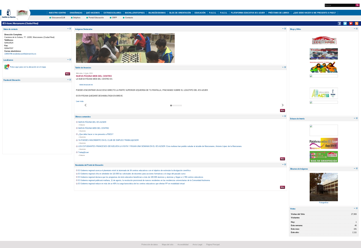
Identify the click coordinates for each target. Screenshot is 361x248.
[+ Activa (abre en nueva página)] (324, 97)
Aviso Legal (197, 244)
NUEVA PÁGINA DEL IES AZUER (92, 122)
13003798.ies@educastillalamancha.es (20, 54)
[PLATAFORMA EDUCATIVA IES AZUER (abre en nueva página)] (324, 148)
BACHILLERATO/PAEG (135, 13)
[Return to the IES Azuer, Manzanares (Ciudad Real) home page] (23, 19)
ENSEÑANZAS (76, 13)
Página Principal (213, 244)
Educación (200, 13)
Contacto (129, 18)
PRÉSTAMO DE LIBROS (278, 13)
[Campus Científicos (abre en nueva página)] (324, 134)
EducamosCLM (58, 18)
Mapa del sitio (167, 244)
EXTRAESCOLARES (112, 13)
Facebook (339, 23)
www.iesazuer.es (86, 85)
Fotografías (323, 202)
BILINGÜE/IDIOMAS (157, 13)
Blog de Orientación (180, 13)
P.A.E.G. (212, 13)
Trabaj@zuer (83, 152)
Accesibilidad (183, 244)
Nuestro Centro (57, 13)
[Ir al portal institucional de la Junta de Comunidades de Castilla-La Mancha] (12, 19)
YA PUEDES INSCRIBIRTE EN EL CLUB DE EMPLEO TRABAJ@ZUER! (108, 140)
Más (67, 74)
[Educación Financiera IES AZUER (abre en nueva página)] (324, 111)
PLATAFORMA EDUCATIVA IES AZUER (248, 13)
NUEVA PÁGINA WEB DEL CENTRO (93, 128)
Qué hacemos (93, 13)
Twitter (345, 23)
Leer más (80, 101)
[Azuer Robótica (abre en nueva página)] (324, 84)
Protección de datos (149, 244)
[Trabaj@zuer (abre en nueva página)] (324, 58)
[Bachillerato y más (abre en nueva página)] (324, 71)
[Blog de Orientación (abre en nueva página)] (324, 161)
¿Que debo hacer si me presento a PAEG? (314, 13)
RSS (356, 23)
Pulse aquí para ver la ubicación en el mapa (28, 67)
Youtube (351, 23)
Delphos (76, 18)
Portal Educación (96, 18)
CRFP (114, 18)
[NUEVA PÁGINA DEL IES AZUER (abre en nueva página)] (324, 45)
